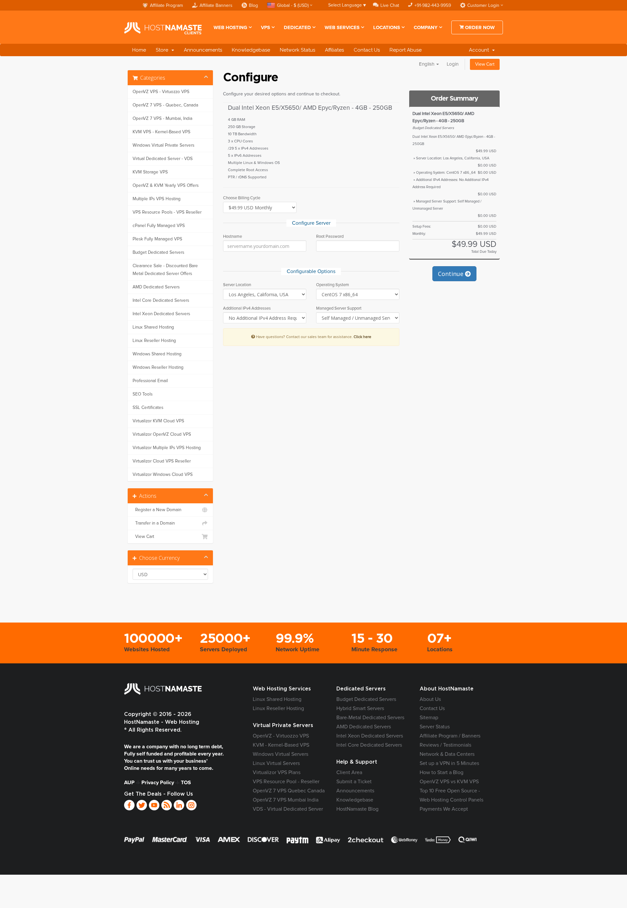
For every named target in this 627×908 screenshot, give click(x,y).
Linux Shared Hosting (153, 327)
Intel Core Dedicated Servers (161, 300)
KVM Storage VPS (150, 172)
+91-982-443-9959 (432, 5)
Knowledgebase (251, 50)
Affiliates (334, 50)
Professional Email (150, 381)
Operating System (332, 285)
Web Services (342, 27)
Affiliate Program (166, 5)
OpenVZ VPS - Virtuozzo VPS (161, 91)
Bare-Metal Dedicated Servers (370, 717)
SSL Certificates (148, 407)
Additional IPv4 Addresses (247, 308)
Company (426, 27)
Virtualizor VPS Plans (276, 772)
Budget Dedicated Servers (158, 252)
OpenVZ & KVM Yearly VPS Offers (166, 185)
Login (452, 64)
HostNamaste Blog (357, 809)
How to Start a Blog (441, 772)
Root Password (330, 237)
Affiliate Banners (216, 5)
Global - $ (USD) (293, 5)
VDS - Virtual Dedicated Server (288, 809)
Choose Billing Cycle (241, 198)
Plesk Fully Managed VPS (157, 239)
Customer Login (483, 5)
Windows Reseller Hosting (158, 367)
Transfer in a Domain (154, 523)
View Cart (484, 64)
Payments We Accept (444, 809)
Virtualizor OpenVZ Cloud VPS (162, 434)
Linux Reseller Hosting (154, 340)
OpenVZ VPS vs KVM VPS (449, 781)
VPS (265, 27)
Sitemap (429, 717)
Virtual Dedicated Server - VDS (163, 158)
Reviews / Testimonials (445, 745)
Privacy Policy (157, 782)
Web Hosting (230, 27)
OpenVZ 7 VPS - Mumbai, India (162, 118)
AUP (129, 782)
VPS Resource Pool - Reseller (286, 781)
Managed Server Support (339, 308)
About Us (430, 699)
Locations (386, 27)
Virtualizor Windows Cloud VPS (163, 474)
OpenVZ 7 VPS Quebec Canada (289, 790)
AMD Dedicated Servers (156, 287)
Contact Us (367, 50)
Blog (253, 5)
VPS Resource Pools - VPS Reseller (167, 212)
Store (163, 50)
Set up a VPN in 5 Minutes (449, 763)
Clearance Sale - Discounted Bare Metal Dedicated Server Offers (165, 270)
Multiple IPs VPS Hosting (157, 199)
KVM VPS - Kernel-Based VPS (161, 132)
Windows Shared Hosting (157, 354)
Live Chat (389, 5)
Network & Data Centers (447, 754)
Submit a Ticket (354, 781)
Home (139, 50)
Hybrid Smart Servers (360, 708)
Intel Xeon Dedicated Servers (161, 314)
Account (480, 50)
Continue (451, 274)
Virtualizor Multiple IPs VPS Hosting (167, 448)
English (427, 64)
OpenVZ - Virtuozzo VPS (281, 735)
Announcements (203, 50)
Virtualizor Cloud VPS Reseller (162, 461)
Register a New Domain (157, 510)
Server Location (237, 285)
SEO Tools (143, 394)
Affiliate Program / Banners (450, 735)
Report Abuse (406, 50)
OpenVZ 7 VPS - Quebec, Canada (165, 105)
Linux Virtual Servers (276, 763)
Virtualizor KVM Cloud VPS (158, 421)
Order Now (479, 27)
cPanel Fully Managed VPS (159, 225)
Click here (362, 337)
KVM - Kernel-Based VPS (281, 745)
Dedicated (297, 27)
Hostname (232, 237)
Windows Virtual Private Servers (163, 145)
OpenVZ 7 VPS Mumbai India (285, 800)
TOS (186, 782)
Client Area (349, 772)
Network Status (297, 50)
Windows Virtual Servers (280, 754)
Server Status (435, 726)
